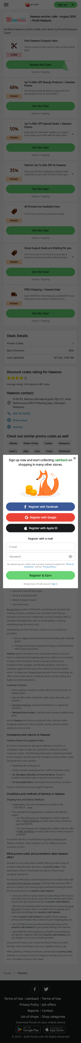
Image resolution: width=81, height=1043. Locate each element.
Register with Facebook (43, 506)
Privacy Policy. (49, 566)
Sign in (54, 584)
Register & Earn (40, 575)
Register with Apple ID (43, 528)
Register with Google (43, 517)
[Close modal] (74, 458)
